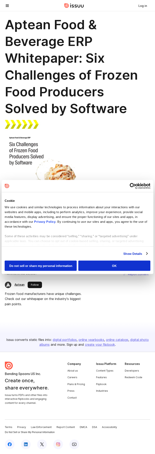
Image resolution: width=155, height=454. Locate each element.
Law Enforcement (41, 427)
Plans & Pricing (76, 384)
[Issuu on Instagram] (58, 444)
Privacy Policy (45, 221)
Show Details (132, 253)
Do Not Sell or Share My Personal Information (30, 432)
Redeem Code (133, 377)
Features (101, 377)
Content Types (104, 370)
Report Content (66, 427)
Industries (102, 390)
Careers (72, 377)
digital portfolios (65, 340)
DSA (94, 427)
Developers (132, 370)
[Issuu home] (74, 5)
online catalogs (117, 340)
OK (114, 266)
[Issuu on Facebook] (10, 444)
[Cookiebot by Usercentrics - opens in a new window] (132, 186)
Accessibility (109, 427)
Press (70, 390)
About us (72, 370)
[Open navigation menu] (7, 6)
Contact (72, 397)
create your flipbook (100, 345)
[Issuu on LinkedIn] (26, 444)
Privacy (21, 427)
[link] (142, 6)
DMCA (83, 427)
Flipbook (101, 384)
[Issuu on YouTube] (74, 444)
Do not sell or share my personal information (40, 266)
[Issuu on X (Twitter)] (42, 444)
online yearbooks (91, 340)
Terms (8, 427)
